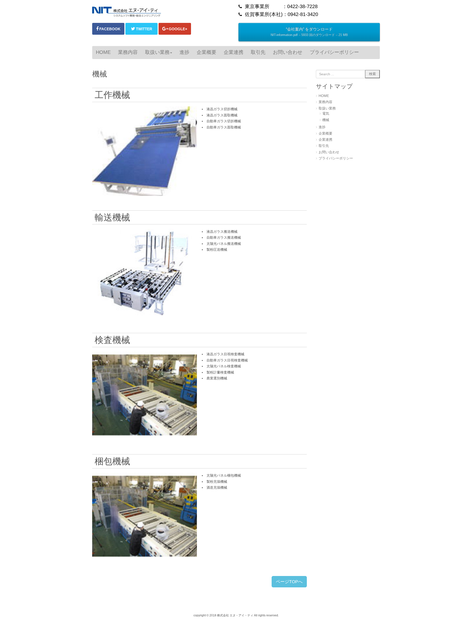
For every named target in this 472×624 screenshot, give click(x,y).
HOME (324, 96)
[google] (175, 29)
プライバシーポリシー (336, 158)
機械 (325, 120)
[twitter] (141, 29)
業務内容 (325, 102)
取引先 (324, 146)
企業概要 (325, 133)
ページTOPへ (289, 581)
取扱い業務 (327, 108)
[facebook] (108, 29)
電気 (325, 113)
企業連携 (325, 139)
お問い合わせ (329, 152)
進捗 (322, 127)
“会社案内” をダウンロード (309, 32)
